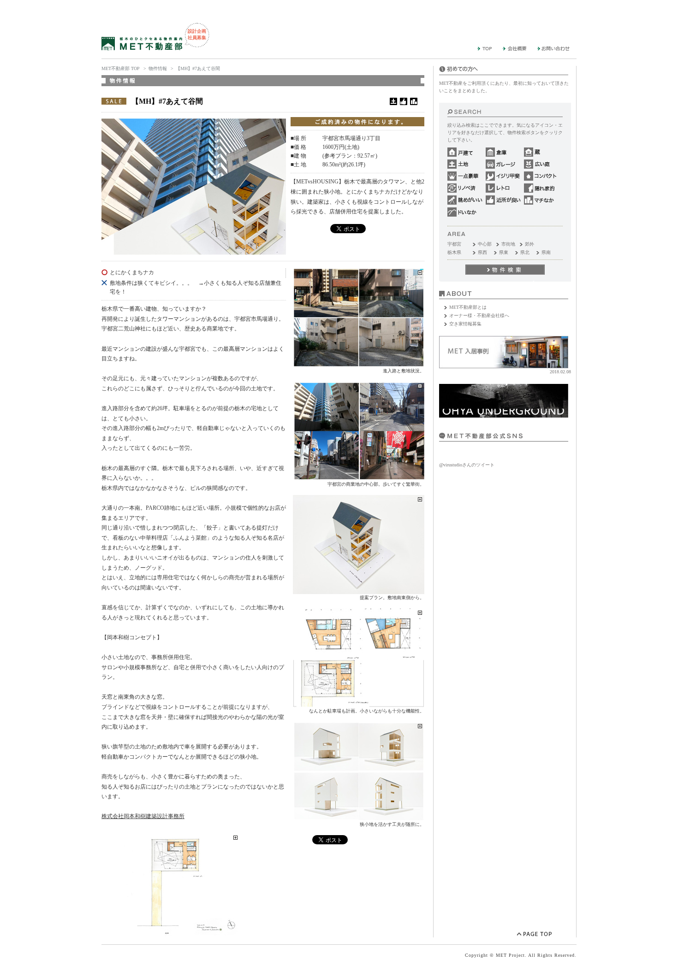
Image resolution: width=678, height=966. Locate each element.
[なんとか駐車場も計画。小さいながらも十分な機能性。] (358, 703)
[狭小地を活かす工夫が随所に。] (358, 816)
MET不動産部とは (468, 307)
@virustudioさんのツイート (466, 464)
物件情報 (158, 68)
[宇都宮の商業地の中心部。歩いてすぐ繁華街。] (358, 476)
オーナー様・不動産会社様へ (479, 315)
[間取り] (170, 933)
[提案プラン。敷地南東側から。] (358, 590)
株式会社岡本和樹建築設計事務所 (142, 816)
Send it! (505, 270)
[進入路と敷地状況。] (358, 363)
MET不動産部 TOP (120, 68)
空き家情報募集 (465, 323)
